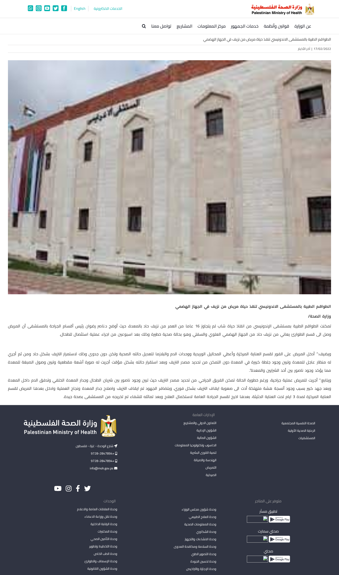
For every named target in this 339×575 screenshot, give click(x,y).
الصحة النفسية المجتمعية (298, 423)
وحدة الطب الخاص (105, 554)
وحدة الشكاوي (206, 532)
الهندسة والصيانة (205, 460)
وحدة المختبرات (107, 531)
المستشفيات (306, 438)
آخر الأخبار (304, 49)
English (80, 8)
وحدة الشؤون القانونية (102, 568)
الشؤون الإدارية (206, 430)
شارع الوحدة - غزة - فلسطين (95, 446)
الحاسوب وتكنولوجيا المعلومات (195, 445)
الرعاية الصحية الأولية (301, 430)
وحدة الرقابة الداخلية (104, 524)
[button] (144, 26)
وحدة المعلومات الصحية (200, 524)
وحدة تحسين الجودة (203, 561)
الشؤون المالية (206, 438)
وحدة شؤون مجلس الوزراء (199, 509)
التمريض (211, 467)
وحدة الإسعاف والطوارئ (100, 561)
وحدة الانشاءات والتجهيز (200, 539)
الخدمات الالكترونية (108, 8)
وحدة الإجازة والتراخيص (201, 569)
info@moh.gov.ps (102, 468)
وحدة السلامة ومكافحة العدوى (195, 546)
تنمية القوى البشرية (203, 452)
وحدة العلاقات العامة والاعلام (97, 509)
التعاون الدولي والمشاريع (200, 423)
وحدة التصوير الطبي (203, 554)
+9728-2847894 (103, 453)
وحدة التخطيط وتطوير (103, 546)
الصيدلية (211, 475)
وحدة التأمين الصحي (104, 539)
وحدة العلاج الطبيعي (202, 517)
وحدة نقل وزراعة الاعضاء (100, 516)
